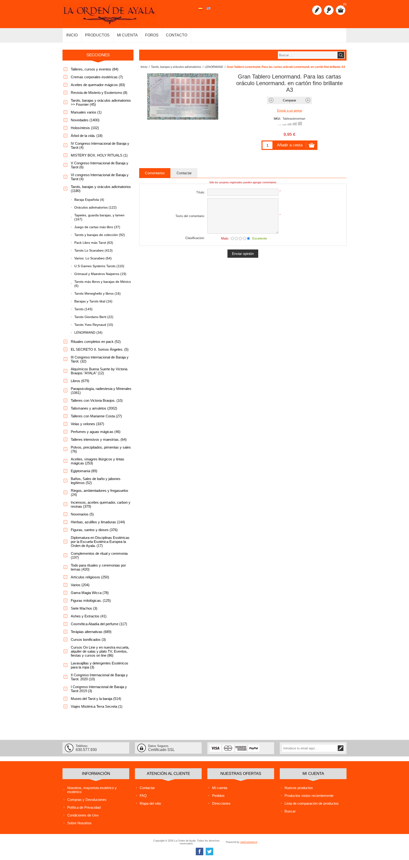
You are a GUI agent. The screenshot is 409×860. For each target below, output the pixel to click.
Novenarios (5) (82, 514)
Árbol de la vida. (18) (86, 136)
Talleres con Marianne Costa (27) (96, 416)
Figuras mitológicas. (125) (91, 600)
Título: (200, 192)
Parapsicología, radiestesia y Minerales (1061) (101, 391)
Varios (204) (80, 585)
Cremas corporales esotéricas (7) (97, 77)
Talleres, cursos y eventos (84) (94, 69)
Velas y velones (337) (87, 424)
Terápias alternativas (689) (91, 632)
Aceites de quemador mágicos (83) (98, 85)
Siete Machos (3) (84, 608)
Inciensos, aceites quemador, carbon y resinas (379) (100, 504)
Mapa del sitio (150, 803)
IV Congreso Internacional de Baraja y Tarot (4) (100, 145)
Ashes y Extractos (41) (89, 616)
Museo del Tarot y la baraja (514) (96, 699)
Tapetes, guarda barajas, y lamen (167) (99, 217)
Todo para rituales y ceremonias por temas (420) (98, 567)
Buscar (290, 811)
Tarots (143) (83, 309)
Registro (317, 10)
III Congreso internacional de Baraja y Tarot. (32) (100, 359)
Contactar (147, 788)
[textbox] (307, 55)
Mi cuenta (219, 788)
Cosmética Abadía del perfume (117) (99, 624)
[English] (208, 11)
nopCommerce (248, 842)
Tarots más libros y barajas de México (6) (102, 284)
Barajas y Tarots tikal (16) (93, 301)
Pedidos (218, 796)
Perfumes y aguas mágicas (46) (95, 432)
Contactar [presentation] (184, 173)
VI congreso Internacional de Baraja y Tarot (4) (100, 177)
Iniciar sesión (328, 10)
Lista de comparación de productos (312, 803)
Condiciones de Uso (82, 815)
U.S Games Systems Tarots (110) (99, 266)
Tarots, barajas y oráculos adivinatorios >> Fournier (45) (101, 102)
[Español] (200, 11)
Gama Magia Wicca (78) (90, 593)
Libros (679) (80, 381)
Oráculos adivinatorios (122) (95, 207)
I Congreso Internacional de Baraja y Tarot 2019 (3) (99, 689)
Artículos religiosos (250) (90, 577)
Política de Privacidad (84, 807)
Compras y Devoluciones (87, 800)
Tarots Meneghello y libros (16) (97, 293)
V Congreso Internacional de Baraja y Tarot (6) (99, 165)
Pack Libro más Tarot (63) (93, 242)
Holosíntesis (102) (85, 128)
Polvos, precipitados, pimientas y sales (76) (101, 449)
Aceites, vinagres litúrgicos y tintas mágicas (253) (97, 461)
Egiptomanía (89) (84, 471)
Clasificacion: (195, 238)
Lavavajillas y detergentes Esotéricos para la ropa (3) (99, 665)
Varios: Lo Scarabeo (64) (93, 258)
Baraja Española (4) (89, 199)
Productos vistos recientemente (309, 796)
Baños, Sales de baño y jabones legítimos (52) (95, 481)
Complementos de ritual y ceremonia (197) (99, 555)
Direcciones (221, 803)
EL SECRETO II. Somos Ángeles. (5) (100, 349)
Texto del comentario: (190, 216)
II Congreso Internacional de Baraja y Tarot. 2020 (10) (99, 677)
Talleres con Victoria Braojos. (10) (97, 400)
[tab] (154, 173)
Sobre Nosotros (79, 823)
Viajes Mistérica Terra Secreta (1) (96, 706)
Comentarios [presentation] (155, 173)
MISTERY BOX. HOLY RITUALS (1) (99, 155)
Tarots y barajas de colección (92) (99, 235)
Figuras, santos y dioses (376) (94, 530)
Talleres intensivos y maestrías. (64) (99, 439)
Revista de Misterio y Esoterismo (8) (99, 93)
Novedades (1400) (85, 120)
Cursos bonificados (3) (88, 639)
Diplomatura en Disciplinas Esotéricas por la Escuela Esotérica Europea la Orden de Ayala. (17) (100, 542)
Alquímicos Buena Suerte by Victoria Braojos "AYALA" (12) (99, 371)
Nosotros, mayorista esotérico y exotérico (92, 790)
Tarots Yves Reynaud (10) (93, 325)
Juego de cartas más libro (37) (97, 227)
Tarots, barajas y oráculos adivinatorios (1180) (101, 189)
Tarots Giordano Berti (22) (93, 317)
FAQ (143, 796)
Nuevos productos (299, 788)
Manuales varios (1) (86, 112)
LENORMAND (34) (88, 332)
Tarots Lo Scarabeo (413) (93, 250)
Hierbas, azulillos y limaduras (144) (98, 522)
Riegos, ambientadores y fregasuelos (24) (99, 493)
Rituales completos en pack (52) (96, 342)
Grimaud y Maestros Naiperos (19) (100, 274)
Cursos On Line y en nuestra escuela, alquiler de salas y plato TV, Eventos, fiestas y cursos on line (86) (100, 651)
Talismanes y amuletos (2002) (94, 408)
